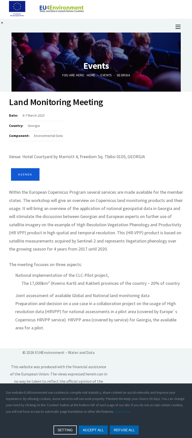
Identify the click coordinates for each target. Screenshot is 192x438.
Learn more (122, 411)
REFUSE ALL (124, 430)
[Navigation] (178, 26)
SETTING (65, 430)
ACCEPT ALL (93, 430)
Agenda (25, 174)
